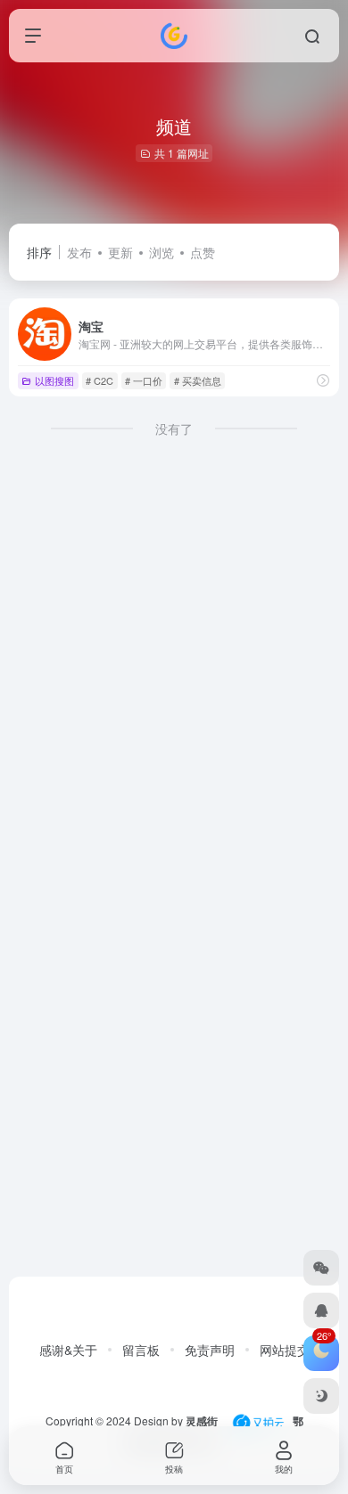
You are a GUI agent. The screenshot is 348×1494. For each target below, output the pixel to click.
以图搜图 (54, 380)
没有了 (174, 428)
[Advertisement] (174, 671)
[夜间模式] (321, 1396)
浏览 (161, 252)
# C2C (99, 380)
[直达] (323, 380)
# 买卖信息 (197, 380)
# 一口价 (143, 380)
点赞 (202, 252)
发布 (79, 252)
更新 (120, 252)
